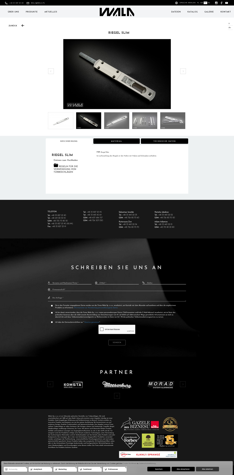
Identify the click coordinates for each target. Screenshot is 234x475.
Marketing (62, 469)
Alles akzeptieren (183, 469)
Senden (117, 342)
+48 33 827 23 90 (16, 3)
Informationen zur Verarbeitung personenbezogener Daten (96, 308)
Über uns (13, 12)
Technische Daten (164, 141)
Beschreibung (69, 141)
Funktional (87, 469)
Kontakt (226, 12)
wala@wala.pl (38, 3)
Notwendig (13, 469)
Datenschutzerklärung (147, 463)
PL (198, 3)
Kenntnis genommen (91, 322)
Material (116, 141)
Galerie (209, 12)
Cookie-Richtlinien (129, 463)
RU (209, 3)
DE (205, 3)
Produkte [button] (32, 12)
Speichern (159, 469)
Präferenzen (113, 469)
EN (202, 3)
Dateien (176, 12)
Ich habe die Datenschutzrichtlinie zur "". (77, 322)
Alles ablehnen (207, 469)
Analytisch (38, 469)
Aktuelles (50, 12)
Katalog (193, 12)
